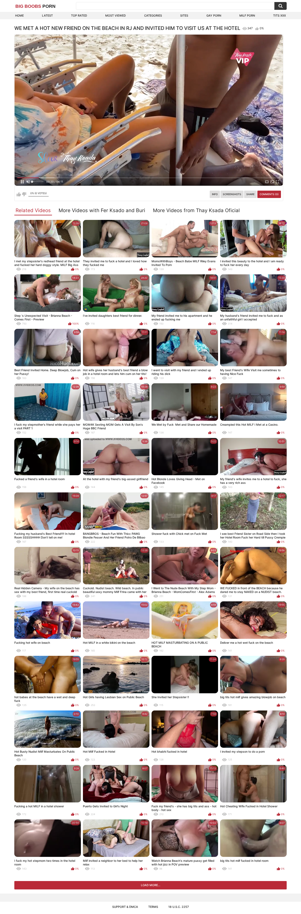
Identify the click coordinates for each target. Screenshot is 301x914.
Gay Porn (213, 15)
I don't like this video (24, 194)
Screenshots (232, 194)
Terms (153, 906)
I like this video (19, 194)
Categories (153, 15)
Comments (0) (269, 194)
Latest (47, 15)
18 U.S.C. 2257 (178, 906)
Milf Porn (247, 15)
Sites (184, 15)
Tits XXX (279, 15)
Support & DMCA (125, 906)
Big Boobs (35, 6)
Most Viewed (115, 15)
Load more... (150, 885)
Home (19, 15)
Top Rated (79, 15)
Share (250, 194)
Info (215, 194)
